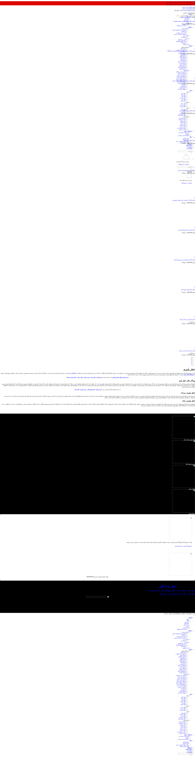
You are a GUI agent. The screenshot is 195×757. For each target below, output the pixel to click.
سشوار (187, 737)
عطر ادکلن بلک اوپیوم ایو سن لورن (186, 170)
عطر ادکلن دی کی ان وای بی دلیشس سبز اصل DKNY (181, 51)
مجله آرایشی (186, 743)
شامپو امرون (182, 666)
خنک (183, 594)
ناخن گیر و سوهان (181, 629)
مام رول (187, 642)
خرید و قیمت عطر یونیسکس (94, 389)
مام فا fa (183, 646)
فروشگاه (189, 10)
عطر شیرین (172, 594)
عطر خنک (183, 698)
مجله (190, 740)
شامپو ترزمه (183, 668)
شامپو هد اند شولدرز (181, 50)
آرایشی (190, 14)
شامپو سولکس (182, 656)
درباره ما (190, 750)
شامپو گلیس (183, 659)
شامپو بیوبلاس (182, 669)
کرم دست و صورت (181, 636)
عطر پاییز (183, 112)
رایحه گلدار (183, 726)
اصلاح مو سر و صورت (183, 739)
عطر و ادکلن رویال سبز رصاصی (187, 350)
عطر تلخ (163, 594)
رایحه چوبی (183, 727)
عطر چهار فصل (182, 718)
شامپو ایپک (183, 662)
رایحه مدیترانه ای (181, 731)
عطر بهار (183, 109)
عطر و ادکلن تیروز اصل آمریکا (187, 319)
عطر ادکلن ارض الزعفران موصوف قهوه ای (184, 21)
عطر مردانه (181, 590)
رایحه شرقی (183, 729)
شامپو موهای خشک (181, 79)
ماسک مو (183, 640)
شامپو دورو (183, 658)
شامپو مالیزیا (182, 672)
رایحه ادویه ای (182, 721)
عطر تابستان (182, 110)
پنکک (187, 620)
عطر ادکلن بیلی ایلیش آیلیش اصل (186, 230)
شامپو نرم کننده (182, 687)
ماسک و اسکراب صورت (180, 638)
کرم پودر (186, 18)
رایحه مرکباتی (182, 733)
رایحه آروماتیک (182, 723)
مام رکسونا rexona (181, 645)
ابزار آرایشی (186, 627)
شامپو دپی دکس (182, 665)
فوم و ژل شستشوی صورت (179, 633)
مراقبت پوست (185, 632)
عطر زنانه (191, 590)
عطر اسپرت (183, 710)
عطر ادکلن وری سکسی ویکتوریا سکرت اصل (183, 80)
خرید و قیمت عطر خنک (80, 389)
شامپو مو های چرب (181, 684)
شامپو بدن (183, 690)
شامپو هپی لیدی (182, 671)
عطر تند (184, 703)
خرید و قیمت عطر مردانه (83, 377)
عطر (191, 694)
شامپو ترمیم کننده (181, 77)
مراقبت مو (186, 639)
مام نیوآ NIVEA (182, 643)
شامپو (190, 649)
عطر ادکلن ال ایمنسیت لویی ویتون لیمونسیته (183, 200)
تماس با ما (189, 752)
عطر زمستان (182, 717)
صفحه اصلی (189, 749)
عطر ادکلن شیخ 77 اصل (189, 110)
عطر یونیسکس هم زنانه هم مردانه (161, 590)
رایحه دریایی (183, 724)
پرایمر (187, 22)
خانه (194, 10)
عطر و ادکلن (183, 10)
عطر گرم (191, 594)
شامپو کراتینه (182, 691)
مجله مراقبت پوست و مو (182, 141)
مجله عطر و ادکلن (184, 746)
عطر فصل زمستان (71, 377)
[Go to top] (194, 615)
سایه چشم (186, 625)
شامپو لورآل (183, 661)
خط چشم (186, 19)
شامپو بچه (183, 688)
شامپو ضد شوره (182, 677)
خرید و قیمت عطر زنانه (97, 377)
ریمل (187, 619)
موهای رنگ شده (182, 692)
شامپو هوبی (183, 664)
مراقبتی (190, 630)
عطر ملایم (183, 704)
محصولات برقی (188, 734)
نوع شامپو (186, 674)
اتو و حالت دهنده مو (184, 736)
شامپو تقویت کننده (181, 679)
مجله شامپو (186, 138)
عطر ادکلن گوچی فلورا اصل (188, 289)
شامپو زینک (183, 655)
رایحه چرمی (183, 730)
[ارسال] (191, 755)
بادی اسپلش (186, 648)
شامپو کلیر (183, 48)
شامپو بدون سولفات (181, 675)
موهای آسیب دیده (181, 82)
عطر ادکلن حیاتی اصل (189, 140)
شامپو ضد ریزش (181, 678)
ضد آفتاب (183, 635)
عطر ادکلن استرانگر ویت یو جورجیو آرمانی (184, 259)
